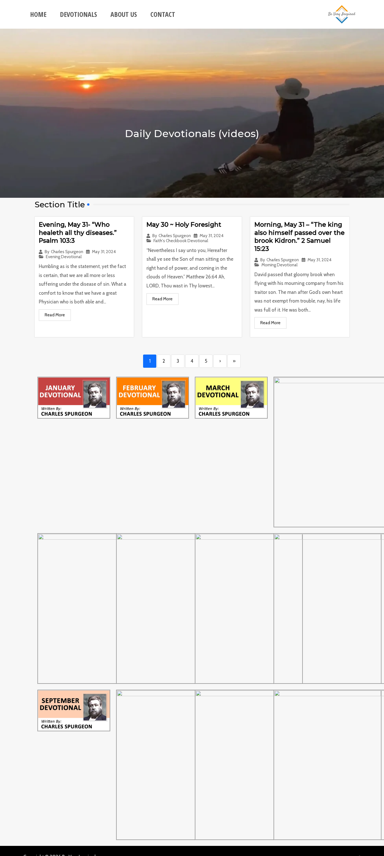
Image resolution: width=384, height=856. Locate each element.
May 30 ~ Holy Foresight (183, 224)
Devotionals (78, 14)
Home (38, 14)
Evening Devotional (64, 257)
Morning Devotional (279, 265)
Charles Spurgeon (67, 252)
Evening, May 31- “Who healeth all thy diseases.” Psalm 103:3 (78, 232)
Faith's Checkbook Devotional (180, 241)
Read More (55, 314)
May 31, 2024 (104, 252)
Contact (162, 14)
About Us (123, 14)
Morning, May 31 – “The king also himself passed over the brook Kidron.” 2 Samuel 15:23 (299, 237)
